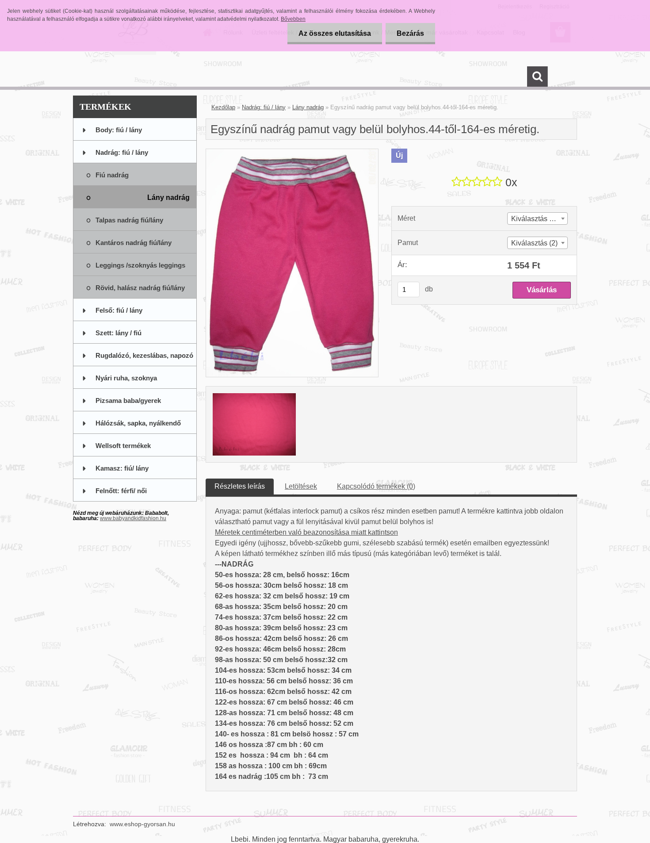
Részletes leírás (239, 486)
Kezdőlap (223, 107)
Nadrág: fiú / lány (264, 107)
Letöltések (301, 486)
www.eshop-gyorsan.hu (142, 824)
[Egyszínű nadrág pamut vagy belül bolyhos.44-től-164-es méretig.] (292, 152)
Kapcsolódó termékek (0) (376, 486)
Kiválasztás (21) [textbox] (536, 218)
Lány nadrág (308, 107)
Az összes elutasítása (334, 33)
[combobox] (537, 218)
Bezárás (410, 33)
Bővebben (293, 19)
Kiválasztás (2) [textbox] (534, 243)
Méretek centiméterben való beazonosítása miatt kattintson (306, 532)
